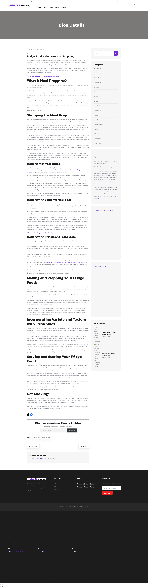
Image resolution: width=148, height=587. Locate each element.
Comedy (96, 87)
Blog (51, 8)
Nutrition (42, 53)
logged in (40, 458)
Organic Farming (98, 124)
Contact (64, 8)
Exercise (96, 92)
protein (54, 241)
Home (39, 8)
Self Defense (97, 134)
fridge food (37, 437)
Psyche (96, 129)
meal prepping (46, 437)
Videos (57, 8)
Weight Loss (97, 143)
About (45, 8)
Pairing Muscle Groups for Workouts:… (109, 333)
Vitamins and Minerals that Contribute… (109, 355)
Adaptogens (97, 68)
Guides (96, 101)
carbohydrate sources (44, 203)
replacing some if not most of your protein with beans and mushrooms (66, 262)
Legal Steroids (98, 110)
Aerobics (96, 73)
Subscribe (72, 430)
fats (60, 241)
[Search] (116, 53)
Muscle (96, 115)
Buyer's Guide (98, 78)
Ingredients (97, 106)
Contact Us (57, 489)
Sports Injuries (98, 138)
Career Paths (97, 82)
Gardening (97, 96)
